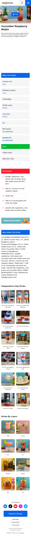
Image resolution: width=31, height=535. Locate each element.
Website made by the (15, 533)
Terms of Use (15, 525)
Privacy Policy (16, 522)
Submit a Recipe (15, 514)
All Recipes (15, 519)
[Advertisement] (15, 55)
